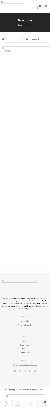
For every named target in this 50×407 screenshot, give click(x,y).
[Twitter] (20, 371)
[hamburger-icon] (46, 6)
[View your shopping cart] (38, 7)
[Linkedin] (25, 371)
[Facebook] (15, 371)
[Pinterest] (30, 371)
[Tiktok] (35, 371)
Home (20, 25)
